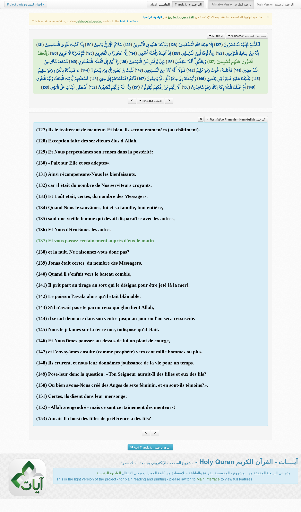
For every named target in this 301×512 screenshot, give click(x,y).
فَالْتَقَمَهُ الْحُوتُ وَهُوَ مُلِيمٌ (214, 70)
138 (169, 61)
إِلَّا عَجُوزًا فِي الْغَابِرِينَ (111, 53)
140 (73, 61)
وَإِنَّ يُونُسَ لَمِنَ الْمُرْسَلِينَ (147, 61)
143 (138, 70)
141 (237, 70)
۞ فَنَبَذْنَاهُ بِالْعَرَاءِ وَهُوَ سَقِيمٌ (59, 70)
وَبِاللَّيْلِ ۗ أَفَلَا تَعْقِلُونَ (190, 61)
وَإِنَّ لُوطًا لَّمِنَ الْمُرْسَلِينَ (198, 53)
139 (123, 61)
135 (89, 53)
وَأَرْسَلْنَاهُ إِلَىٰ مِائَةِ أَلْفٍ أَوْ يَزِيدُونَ (171, 78)
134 (132, 53)
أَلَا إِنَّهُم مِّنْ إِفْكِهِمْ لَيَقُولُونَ (161, 87)
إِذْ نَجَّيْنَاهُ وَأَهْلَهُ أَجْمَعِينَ (154, 53)
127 (218, 44)
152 (93, 87)
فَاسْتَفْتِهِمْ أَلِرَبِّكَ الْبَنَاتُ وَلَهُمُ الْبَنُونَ (62, 78)
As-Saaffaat (248, 36)
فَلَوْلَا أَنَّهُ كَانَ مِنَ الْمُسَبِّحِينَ (164, 70)
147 (141, 78)
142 (191, 70)
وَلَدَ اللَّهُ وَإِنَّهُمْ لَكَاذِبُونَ (114, 87)
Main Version (275, 4)
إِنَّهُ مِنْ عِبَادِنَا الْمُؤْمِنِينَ (242, 53)
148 (94, 78)
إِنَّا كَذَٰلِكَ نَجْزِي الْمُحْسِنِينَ (64, 44)
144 (85, 70)
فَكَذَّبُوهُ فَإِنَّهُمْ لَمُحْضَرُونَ (242, 44)
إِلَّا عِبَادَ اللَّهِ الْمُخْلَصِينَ (196, 44)
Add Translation (152, 447)
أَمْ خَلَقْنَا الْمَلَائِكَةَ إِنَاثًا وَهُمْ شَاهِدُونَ (218, 87)
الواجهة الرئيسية (152, 17)
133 (176, 53)
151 (136, 87)
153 (45, 87)
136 (54, 53)
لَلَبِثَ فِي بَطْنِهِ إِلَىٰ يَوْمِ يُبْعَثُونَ (112, 70)
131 (40, 44)
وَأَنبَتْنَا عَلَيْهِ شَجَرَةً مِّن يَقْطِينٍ (228, 78)
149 (251, 87)
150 (185, 87)
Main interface (129, 21)
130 (88, 44)
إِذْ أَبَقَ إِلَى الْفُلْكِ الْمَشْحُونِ (98, 61)
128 (173, 44)
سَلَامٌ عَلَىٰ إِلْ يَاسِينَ (108, 44)
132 (220, 53)
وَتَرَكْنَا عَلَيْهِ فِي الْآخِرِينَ (150, 44)
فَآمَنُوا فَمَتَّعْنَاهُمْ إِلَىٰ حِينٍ (117, 78)
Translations (188, 4)
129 (127, 44)
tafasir (160, 4)
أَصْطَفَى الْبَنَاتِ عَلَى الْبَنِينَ (68, 87)
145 (256, 78)
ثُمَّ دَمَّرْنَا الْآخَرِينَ (72, 53)
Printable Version (231, 4)
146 (201, 78)
